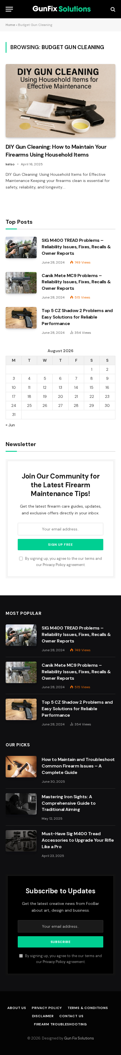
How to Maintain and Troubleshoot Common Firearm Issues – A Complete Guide (78, 765)
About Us (16, 1008)
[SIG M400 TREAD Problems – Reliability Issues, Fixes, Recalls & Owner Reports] (21, 247)
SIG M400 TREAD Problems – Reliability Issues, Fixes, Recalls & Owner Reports (76, 246)
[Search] (112, 9)
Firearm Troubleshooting (60, 1024)
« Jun (10, 424)
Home (10, 25)
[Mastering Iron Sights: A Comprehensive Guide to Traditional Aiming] (21, 804)
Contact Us (71, 1016)
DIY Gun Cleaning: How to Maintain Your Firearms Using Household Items (56, 150)
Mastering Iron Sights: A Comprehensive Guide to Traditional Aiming (68, 803)
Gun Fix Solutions (79, 1038)
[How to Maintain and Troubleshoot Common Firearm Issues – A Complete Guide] (21, 766)
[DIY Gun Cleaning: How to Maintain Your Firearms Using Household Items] (60, 100)
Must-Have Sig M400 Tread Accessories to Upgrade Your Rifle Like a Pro (78, 840)
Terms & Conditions (88, 1008)
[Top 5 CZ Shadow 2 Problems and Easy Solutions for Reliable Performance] (21, 317)
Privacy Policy (54, 565)
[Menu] (9, 9)
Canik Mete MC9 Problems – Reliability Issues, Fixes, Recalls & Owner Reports (76, 282)
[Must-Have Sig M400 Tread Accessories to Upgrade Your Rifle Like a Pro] (21, 841)
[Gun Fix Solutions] (60, 9)
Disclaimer (43, 1016)
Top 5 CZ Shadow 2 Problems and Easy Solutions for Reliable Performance (77, 317)
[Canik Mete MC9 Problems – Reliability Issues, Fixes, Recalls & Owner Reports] (21, 282)
